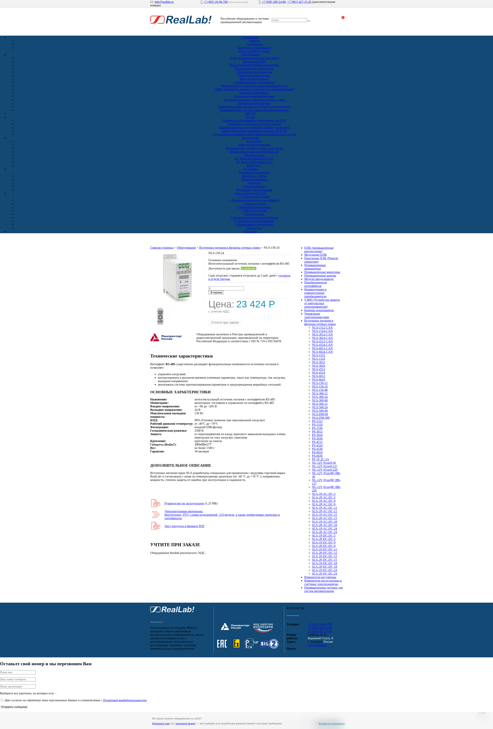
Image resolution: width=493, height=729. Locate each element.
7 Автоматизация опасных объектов (254, 217)
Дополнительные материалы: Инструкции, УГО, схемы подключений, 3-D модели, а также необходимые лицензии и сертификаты (222, 515)
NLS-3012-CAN (322, 334)
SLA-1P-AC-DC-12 (324, 507)
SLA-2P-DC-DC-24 (324, 573)
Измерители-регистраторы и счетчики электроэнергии (254, 106)
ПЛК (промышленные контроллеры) (254, 58)
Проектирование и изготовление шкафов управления (254, 127)
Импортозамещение (254, 179)
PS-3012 (317, 431)
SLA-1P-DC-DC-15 (324, 556)
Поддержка (250, 169)
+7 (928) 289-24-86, (274, 1)
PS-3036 (317, 438)
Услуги (250, 117)
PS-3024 (317, 435)
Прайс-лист (254, 165)
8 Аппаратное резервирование (254, 221)
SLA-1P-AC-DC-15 (324, 514)
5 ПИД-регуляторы (254, 210)
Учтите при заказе (225, 322)
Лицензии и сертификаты (254, 47)
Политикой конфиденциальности (125, 700)
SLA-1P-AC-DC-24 (324, 528)
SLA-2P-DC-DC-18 (324, 566)
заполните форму (185, 723)
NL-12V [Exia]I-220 (324, 469)
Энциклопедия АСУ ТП (250, 193)
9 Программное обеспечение (254, 224)
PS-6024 (317, 452)
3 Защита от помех (254, 203)
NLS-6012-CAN (322, 348)
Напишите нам (160, 723)
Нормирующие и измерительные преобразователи (254, 85)
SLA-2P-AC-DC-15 (324, 518)
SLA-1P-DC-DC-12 (324, 549)
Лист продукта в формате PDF (184, 526)
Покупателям (250, 137)
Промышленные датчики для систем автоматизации (254, 110)
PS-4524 (317, 445)
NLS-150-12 (320, 383)
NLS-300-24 (320, 396)
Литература (254, 228)
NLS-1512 (318, 355)
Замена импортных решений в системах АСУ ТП (254, 131)
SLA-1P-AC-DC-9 (323, 500)
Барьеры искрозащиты (254, 92)
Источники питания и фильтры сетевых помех (254, 99)
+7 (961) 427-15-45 (299, 1)
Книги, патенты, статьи (254, 51)
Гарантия (254, 183)
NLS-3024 (318, 365)
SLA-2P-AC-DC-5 (323, 497)
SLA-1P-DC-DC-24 (324, 570)
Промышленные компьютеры (254, 68)
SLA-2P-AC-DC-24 (324, 532)
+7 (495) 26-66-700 (216, 1)
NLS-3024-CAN (322, 338)
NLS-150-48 (320, 390)
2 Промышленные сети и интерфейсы (254, 200)
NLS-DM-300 (321, 417)
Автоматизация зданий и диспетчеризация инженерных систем (254, 134)
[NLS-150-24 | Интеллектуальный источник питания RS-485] (177, 304)
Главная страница (162, 247)
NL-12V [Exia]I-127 (324, 466)
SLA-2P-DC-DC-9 (323, 546)
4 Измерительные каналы (254, 207)
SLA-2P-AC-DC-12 (324, 511)
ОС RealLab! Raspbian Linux (254, 162)
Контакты (250, 231)
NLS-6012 (318, 376)
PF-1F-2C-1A (320, 459)
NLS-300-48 (320, 400)
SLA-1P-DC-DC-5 (323, 535)
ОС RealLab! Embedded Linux (254, 158)
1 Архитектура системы (254, 196)
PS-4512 (317, 442)
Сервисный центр (254, 186)
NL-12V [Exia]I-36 (324, 462)
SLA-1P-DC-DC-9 (323, 542)
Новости (254, 40)
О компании (250, 37)
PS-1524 (317, 424)
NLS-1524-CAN (322, 331)
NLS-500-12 (320, 403)
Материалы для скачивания (254, 189)
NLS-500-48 (320, 410)
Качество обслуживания (254, 144)
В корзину (216, 292)
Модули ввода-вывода (254, 79)
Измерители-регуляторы (254, 103)
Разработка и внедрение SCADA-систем (254, 124)
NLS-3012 (318, 362)
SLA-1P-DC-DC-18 (324, 563)
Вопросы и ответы (254, 176)
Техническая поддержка (254, 172)
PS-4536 (317, 448)
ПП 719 (250, 113)
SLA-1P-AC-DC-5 (323, 494)
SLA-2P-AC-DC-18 (324, 525)
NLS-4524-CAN (322, 344)
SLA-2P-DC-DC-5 (323, 539)
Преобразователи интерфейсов (254, 82)
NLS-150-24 (320, 386)
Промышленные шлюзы (254, 75)
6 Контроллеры (254, 214)
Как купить (254, 141)
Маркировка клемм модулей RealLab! (254, 151)
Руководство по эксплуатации (184, 503)
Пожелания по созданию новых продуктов (254, 148)
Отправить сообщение (14, 707)
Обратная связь (254, 155)
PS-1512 (317, 421)
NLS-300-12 (320, 393)
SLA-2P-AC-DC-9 (323, 504)
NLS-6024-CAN (322, 351)
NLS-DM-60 (320, 414)
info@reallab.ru (164, 1)
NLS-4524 (318, 372)
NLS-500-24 (320, 407)
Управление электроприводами (254, 96)
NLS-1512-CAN (322, 327)
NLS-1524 (318, 358)
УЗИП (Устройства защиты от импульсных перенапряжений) (254, 89)
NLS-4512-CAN (322, 341)
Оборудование (250, 54)
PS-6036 (317, 455)
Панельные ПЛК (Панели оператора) (254, 65)
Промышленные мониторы (254, 72)
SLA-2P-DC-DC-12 (324, 553)
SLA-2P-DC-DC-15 (324, 559)
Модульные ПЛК (254, 61)
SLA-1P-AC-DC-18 (324, 521)
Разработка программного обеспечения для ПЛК (254, 120)
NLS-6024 (318, 379)
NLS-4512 (318, 369)
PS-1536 (317, 428)
